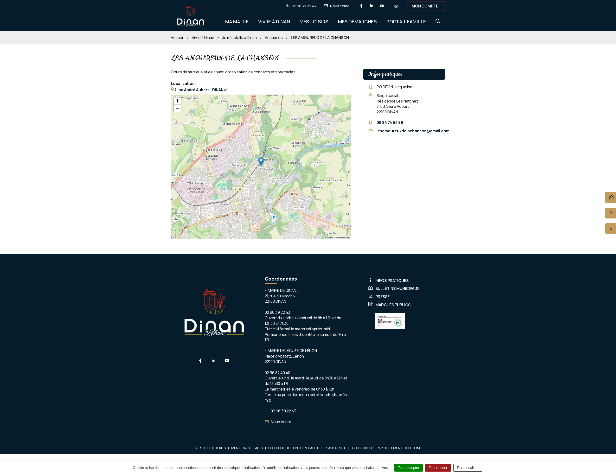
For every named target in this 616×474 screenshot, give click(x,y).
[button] (261, 162)
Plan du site (335, 448)
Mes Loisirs (314, 21)
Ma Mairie (237, 21)
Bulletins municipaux (397, 288)
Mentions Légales (247, 448)
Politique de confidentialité (293, 448)
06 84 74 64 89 (390, 122)
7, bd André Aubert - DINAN (199, 89)
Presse (382, 296)
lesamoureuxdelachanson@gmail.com (413, 131)
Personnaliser (468, 468)
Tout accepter (408, 468)
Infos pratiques (392, 280)
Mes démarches (357, 21)
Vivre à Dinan (274, 21)
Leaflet (330, 238)
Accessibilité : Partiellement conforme (387, 448)
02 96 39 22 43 (283, 411)
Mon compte (425, 6)
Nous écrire (280, 421)
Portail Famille (406, 21)
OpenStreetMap (343, 238)
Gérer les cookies (210, 448)
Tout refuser (438, 468)
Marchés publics (393, 304)
